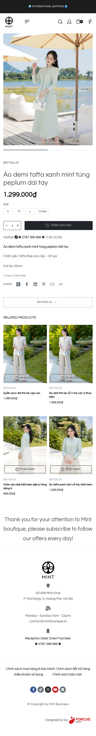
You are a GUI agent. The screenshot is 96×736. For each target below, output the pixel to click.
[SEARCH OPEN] (60, 21)
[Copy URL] (61, 284)
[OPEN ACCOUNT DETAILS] (69, 21)
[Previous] (11, 89)
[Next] (84, 89)
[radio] (7, 211)
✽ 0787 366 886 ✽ (31, 237)
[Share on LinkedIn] (35, 284)
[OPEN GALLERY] (48, 89)
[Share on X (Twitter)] (18, 284)
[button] (48, 302)
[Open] (90, 21)
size (6, 204)
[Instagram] (48, 689)
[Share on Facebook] (27, 284)
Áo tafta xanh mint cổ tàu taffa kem (70, 484)
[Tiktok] (41, 689)
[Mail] (52, 284)
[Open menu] (27, 21)
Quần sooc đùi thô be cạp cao (21, 393)
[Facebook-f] (33, 689)
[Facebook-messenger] (63, 689)
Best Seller (11, 162)
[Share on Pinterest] (44, 284)
